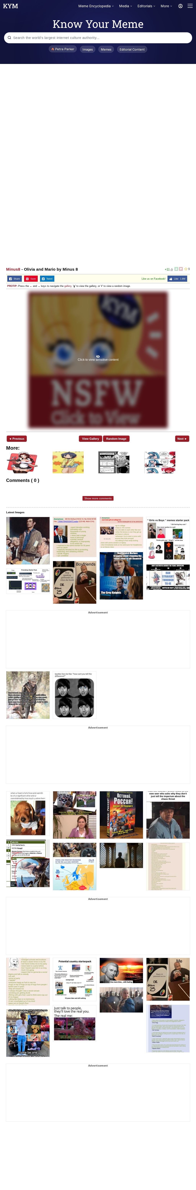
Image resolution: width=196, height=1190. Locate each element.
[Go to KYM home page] (10, 7)
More (165, 6)
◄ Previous (16, 438)
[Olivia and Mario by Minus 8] (98, 360)
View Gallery (90, 438)
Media (124, 6)
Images (87, 49)
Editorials (144, 6)
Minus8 (13, 269)
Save (32, 279)
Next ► (182, 438)
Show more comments (98, 498)
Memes (106, 49)
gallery (67, 286)
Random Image (116, 438)
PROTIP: (12, 286)
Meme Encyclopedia (94, 6)
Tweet (48, 279)
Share (16, 279)
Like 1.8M (178, 279)
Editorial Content (132, 49)
